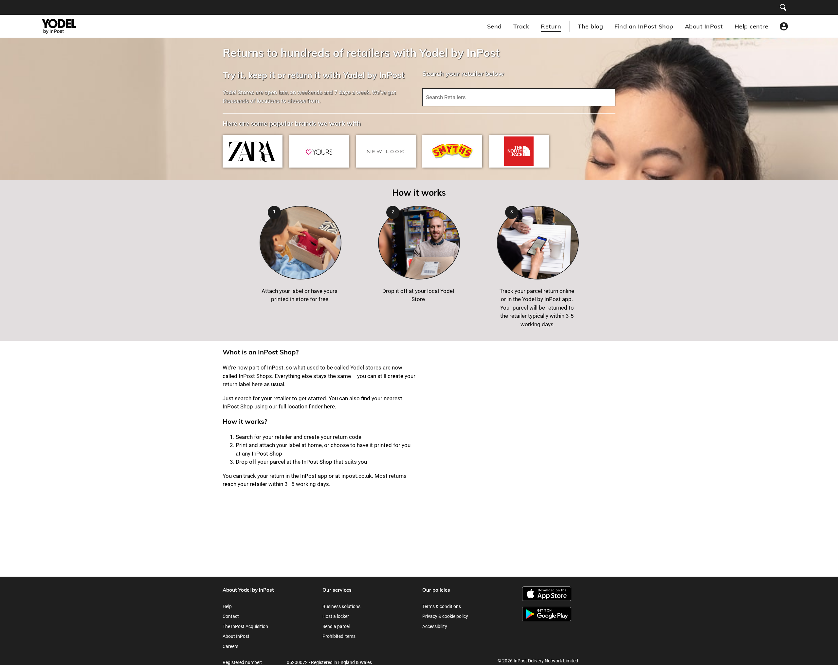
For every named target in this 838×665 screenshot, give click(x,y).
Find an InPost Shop (643, 26)
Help (227, 606)
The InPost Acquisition (245, 626)
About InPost (704, 26)
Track (521, 26)
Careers (230, 646)
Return (551, 26)
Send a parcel (336, 626)
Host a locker (335, 616)
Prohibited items (338, 636)
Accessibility (434, 626)
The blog (590, 26)
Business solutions (341, 606)
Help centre (752, 26)
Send (494, 26)
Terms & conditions (441, 606)
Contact (231, 616)
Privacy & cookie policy (445, 616)
